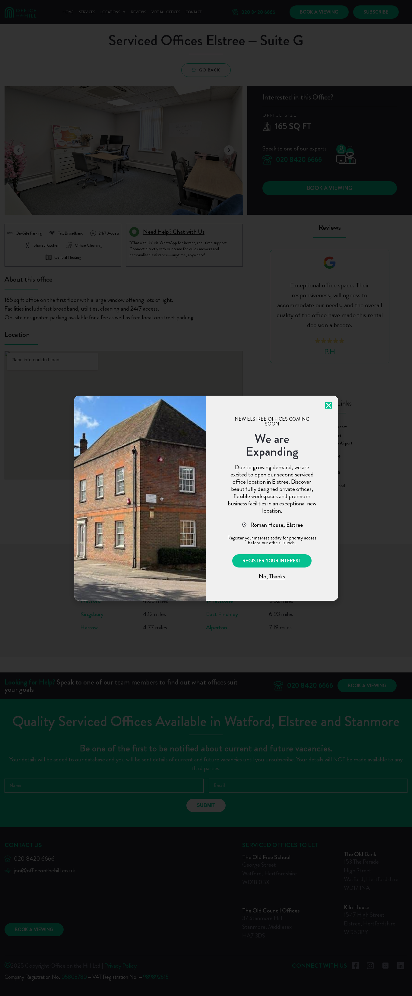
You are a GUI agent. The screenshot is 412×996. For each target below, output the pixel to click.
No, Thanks (272, 576)
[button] (272, 561)
